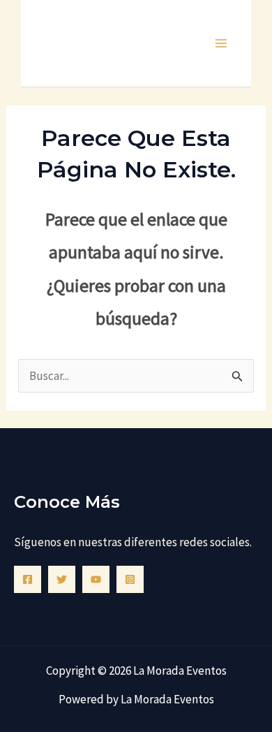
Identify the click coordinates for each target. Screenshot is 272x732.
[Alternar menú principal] (222, 43)
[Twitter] (61, 579)
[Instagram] (130, 579)
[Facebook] (27, 579)
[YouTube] (95, 579)
